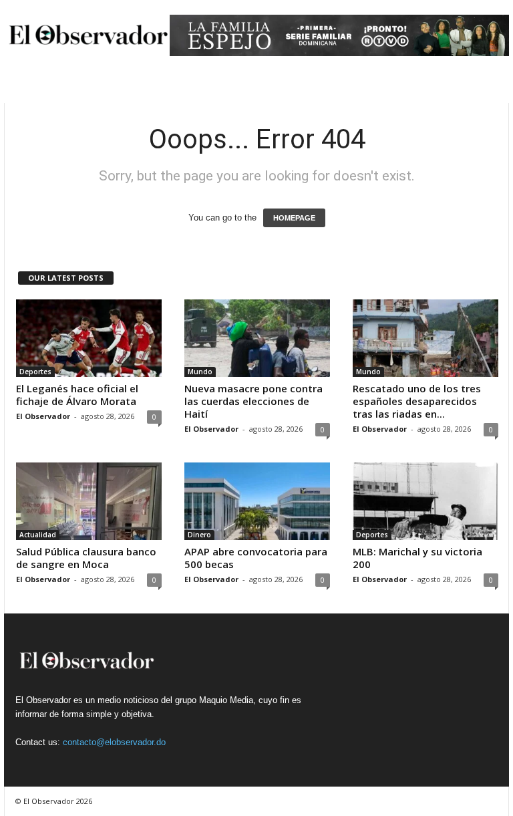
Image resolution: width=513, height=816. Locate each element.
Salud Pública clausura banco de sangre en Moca (86, 558)
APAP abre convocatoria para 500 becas (255, 558)
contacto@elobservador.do (114, 742)
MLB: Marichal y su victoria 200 (417, 558)
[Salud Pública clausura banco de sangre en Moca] (89, 501)
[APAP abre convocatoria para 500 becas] (257, 501)
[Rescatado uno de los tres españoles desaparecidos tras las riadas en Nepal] (425, 338)
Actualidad (37, 534)
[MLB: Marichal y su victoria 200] (425, 501)
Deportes (35, 371)
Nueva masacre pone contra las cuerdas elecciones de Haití (253, 401)
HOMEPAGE (294, 218)
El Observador (43, 416)
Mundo (200, 371)
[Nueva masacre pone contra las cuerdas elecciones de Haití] (257, 338)
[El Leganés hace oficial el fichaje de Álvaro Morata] (89, 338)
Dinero (199, 534)
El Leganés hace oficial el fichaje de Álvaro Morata (77, 395)
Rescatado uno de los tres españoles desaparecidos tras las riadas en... (417, 401)
